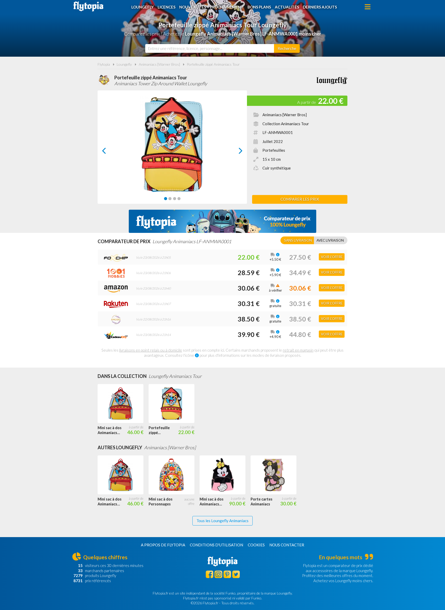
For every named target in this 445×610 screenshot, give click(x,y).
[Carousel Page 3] (174, 198)
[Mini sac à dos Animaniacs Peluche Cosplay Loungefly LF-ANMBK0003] (225, 475)
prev (110, 152)
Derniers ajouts (320, 7)
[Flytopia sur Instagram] (218, 574)
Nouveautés (192, 7)
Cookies (256, 545)
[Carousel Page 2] (170, 198)
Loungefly (142, 7)
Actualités (287, 7)
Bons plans (259, 7)
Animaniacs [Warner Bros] (159, 64)
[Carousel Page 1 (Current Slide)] (165, 198)
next (235, 152)
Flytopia (88, 6)
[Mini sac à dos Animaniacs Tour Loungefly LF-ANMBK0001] (123, 403)
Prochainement (227, 7)
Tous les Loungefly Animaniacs (222, 520)
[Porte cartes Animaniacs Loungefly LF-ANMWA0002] (276, 475)
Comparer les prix (299, 199)
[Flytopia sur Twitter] (236, 574)
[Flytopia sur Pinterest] (227, 574)
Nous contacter (286, 545)
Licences (166, 7)
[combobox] (209, 48)
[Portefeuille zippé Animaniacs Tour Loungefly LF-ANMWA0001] (174, 403)
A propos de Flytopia (163, 545)
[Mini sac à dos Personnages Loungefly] (174, 475)
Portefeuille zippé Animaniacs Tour (213, 64)
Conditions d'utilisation (216, 545)
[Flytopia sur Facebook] (209, 574)
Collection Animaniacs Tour (285, 123)
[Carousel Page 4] (179, 198)
